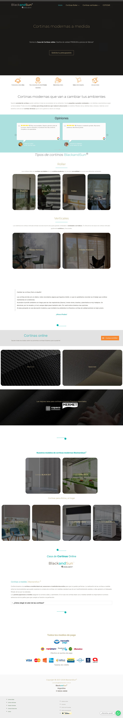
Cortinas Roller (71, 5)
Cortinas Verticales (12, 702)
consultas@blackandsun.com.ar (61, 683)
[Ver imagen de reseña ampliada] (18, 132)
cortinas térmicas (29, 108)
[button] (78, 5)
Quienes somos (65, 701)
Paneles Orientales (12, 705)
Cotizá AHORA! (112, 338)
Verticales (61, 218)
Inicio (60, 5)
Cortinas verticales (90, 5)
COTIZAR (106, 5)
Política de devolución (66, 710)
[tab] (61, 603)
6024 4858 (61, 691)
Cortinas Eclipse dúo (12, 708)
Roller (61, 164)
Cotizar (9, 711)
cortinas (26, 103)
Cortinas (43, 475)
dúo (49, 191)
